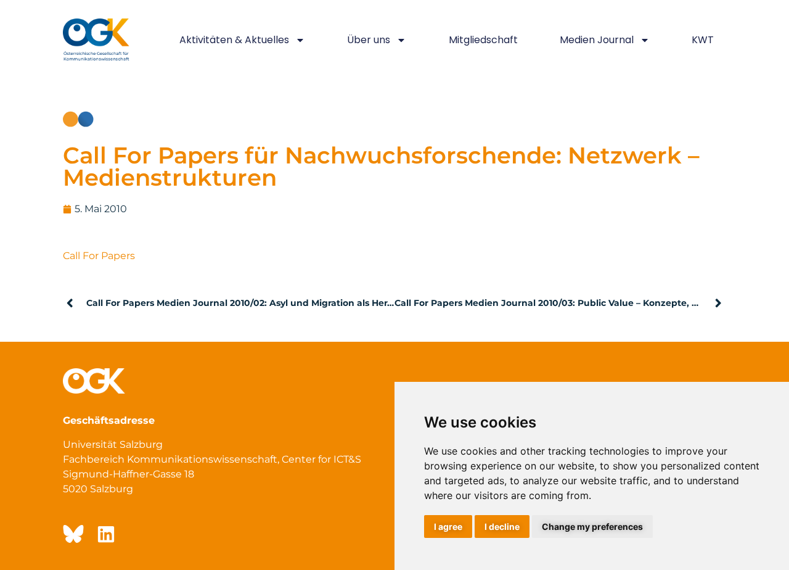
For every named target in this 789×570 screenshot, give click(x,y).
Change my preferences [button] (592, 526)
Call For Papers (99, 256)
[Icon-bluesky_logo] (72, 534)
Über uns (368, 40)
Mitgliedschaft (483, 40)
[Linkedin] (106, 534)
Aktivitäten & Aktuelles (234, 40)
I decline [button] (502, 526)
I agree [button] (448, 526)
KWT (703, 40)
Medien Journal (597, 40)
